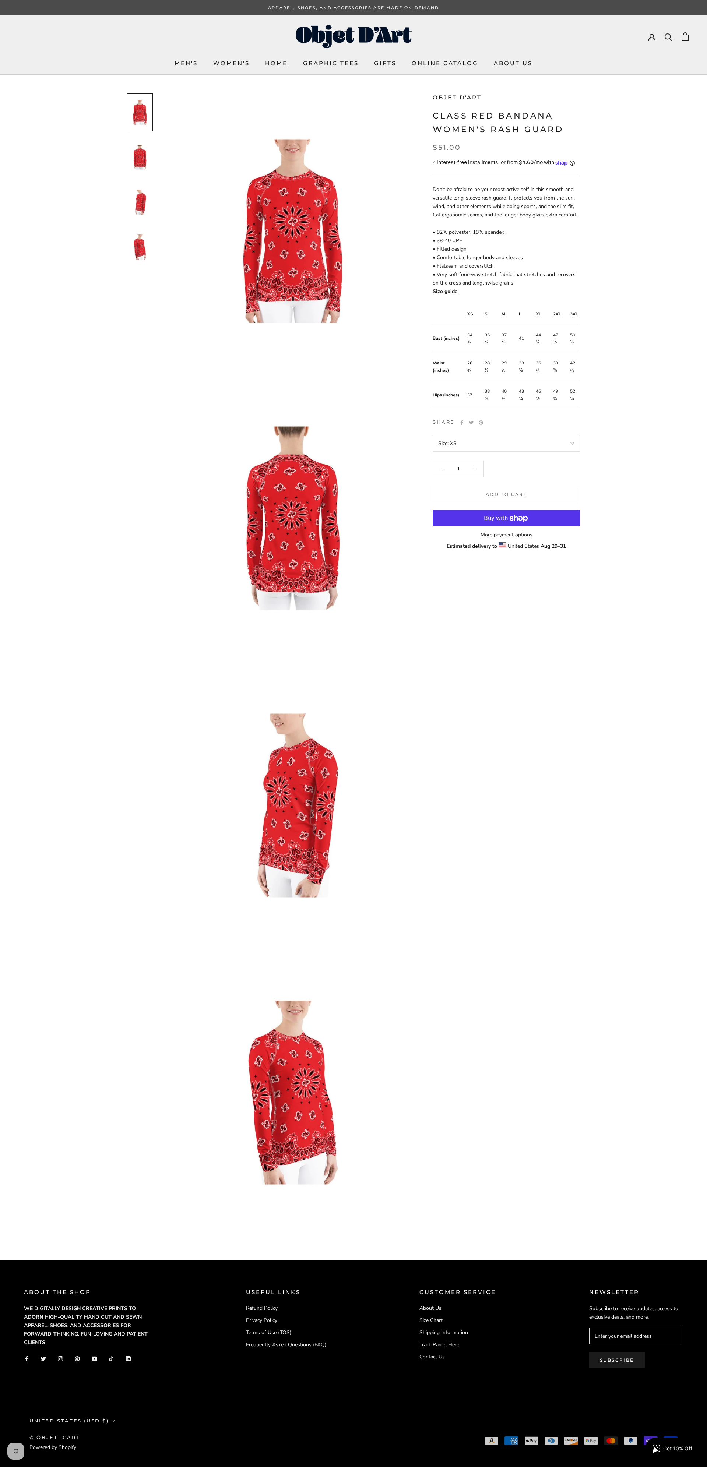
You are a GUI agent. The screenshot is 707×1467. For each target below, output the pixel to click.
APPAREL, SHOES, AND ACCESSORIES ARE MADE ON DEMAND (353, 7)
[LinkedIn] (128, 1358)
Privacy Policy (261, 1320)
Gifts (385, 63)
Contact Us (432, 1356)
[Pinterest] (481, 422)
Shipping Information (443, 1332)
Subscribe (617, 1360)
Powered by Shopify (52, 1447)
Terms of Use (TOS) (268, 1332)
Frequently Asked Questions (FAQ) (286, 1344)
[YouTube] (94, 1358)
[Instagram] (60, 1358)
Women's (231, 63)
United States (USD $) (69, 1421)
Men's (186, 63)
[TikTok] (111, 1358)
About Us (513, 63)
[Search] (668, 36)
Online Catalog (445, 63)
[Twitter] (471, 422)
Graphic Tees (331, 63)
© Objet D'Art (54, 1437)
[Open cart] (685, 36)
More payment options (506, 535)
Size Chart (431, 1320)
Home (276, 63)
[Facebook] (462, 422)
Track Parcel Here (439, 1344)
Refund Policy (262, 1308)
